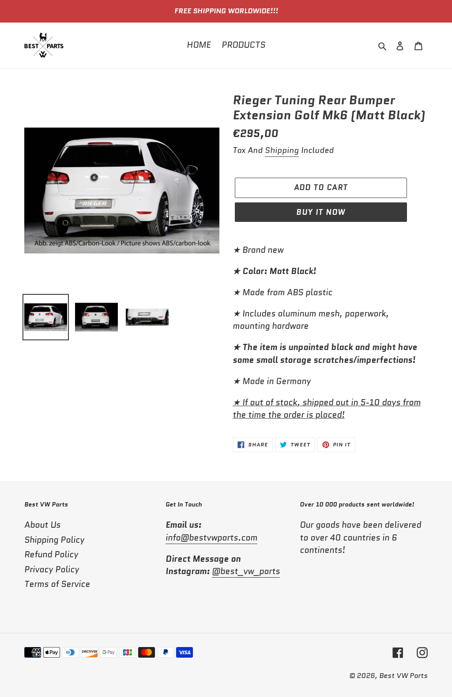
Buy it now (321, 212)
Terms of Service (57, 584)
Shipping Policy (54, 540)
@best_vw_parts (246, 571)
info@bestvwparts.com (211, 538)
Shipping (282, 150)
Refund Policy (51, 554)
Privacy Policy (51, 569)
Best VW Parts (403, 675)
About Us (42, 525)
